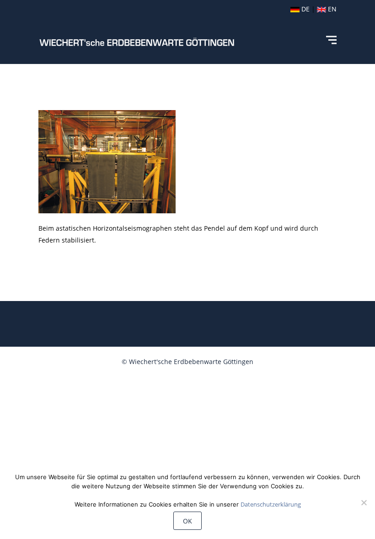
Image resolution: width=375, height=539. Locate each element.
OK (187, 521)
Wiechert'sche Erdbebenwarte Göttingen (191, 361)
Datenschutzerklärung (271, 504)
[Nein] (363, 502)
